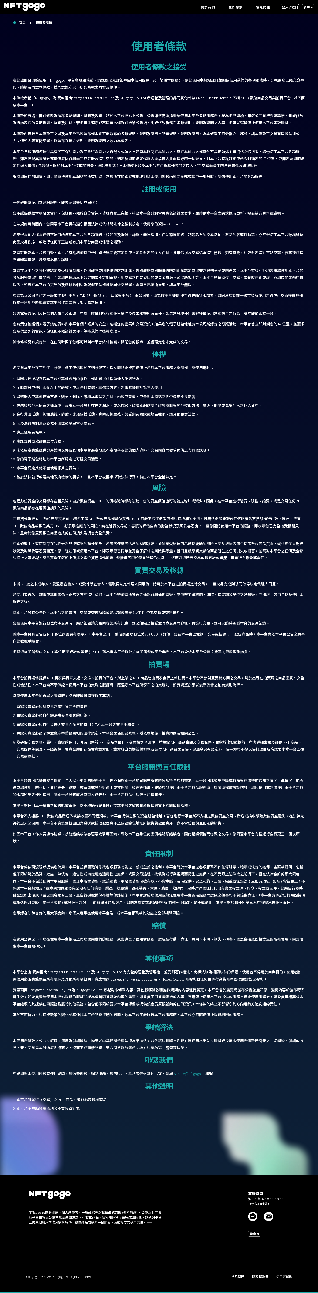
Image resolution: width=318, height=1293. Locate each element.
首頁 (22, 22)
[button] (308, 7)
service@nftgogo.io (189, 1073)
